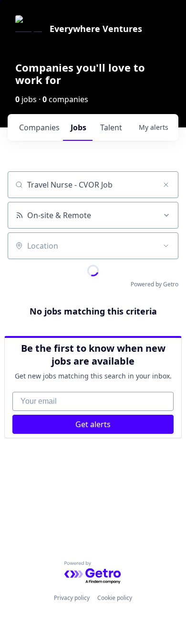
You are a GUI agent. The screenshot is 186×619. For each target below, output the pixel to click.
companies (39, 127)
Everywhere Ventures (96, 28)
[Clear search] (165, 184)
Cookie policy (114, 598)
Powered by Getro (154, 284)
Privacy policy (72, 598)
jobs (78, 127)
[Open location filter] (165, 245)
